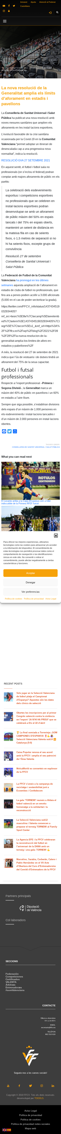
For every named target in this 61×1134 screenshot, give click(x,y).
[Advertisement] (30, 646)
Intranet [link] (23, 2)
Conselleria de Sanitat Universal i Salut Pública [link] (36, 447)
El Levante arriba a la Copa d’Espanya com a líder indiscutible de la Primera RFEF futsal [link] (26, 502)
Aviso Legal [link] (50, 599)
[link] (3, 5)
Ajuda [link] (33, 2)
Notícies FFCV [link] (7, 70)
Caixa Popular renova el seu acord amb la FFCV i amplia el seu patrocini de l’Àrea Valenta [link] (36, 755)
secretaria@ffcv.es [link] (48, 1027)
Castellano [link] (25, 6)
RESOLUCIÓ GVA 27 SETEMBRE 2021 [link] (25, 160)
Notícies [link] (48, 68)
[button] (56, 535)
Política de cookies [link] (13, 599)
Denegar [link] (30, 582)
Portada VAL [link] (21, 70)
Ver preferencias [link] (31, 591)
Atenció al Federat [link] (47, 2)
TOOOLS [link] (39, 1098)
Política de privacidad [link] (34, 599)
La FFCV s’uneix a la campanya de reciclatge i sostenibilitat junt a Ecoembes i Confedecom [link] (34, 787)
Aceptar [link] (30, 573)
